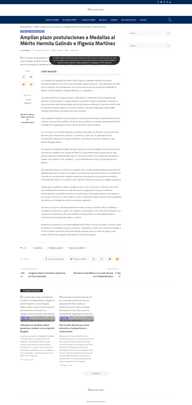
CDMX (24, 31)
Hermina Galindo (56, 248)
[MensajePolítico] (96, 10)
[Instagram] (167, 2)
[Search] (170, 20)
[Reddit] (101, 259)
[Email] (31, 84)
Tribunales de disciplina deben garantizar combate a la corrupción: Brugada (37, 328)
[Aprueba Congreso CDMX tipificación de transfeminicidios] (27, 105)
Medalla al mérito (77, 248)
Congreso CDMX (36, 31)
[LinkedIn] (170, 2)
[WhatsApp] (94, 259)
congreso (38, 248)
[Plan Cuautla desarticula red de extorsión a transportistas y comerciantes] (76, 308)
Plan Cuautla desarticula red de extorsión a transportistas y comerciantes (74, 328)
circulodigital (25, 50)
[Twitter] (161, 2)
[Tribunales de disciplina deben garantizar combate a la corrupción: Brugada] (37, 308)
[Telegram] (109, 259)
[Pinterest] (164, 2)
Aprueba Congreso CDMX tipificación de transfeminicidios (27, 118)
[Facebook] (158, 2)
